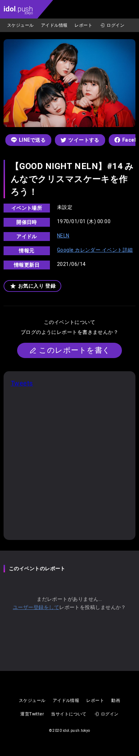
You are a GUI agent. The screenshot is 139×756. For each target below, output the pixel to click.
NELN (63, 235)
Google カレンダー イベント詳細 (95, 250)
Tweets (22, 383)
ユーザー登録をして (36, 607)
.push (18, 10)
